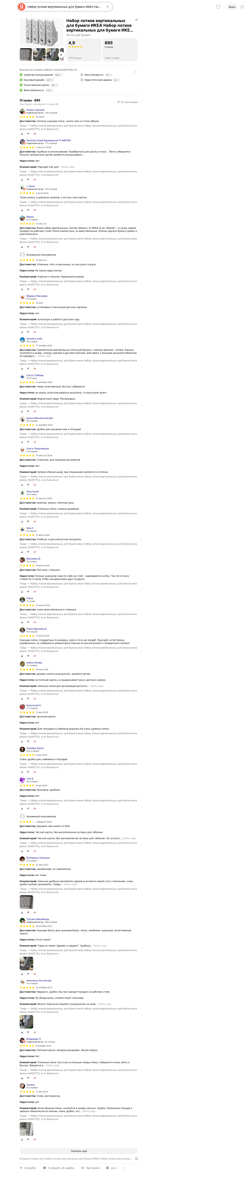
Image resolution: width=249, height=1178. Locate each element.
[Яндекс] (21, 7)
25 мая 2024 (42, 669)
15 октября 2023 (44, 987)
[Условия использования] (135, 71)
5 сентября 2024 (44, 382)
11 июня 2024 (42, 635)
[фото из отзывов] (26, 902)
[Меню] (242, 6)
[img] (27, 116)
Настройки (92, 1168)
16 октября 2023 (44, 926)
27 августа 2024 (44, 455)
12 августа (41, 223)
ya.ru (114, 1168)
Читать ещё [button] (67, 166)
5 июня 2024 (42, 193)
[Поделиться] (136, 19)
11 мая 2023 (42, 1091)
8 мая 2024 (41, 785)
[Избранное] (218, 7)
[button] (26, 54)
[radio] (22, 134)
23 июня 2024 (43, 605)
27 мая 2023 (42, 864)
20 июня (40, 116)
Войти (232, 7)
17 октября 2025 (44, 345)
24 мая (39, 303)
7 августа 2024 (43, 147)
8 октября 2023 (43, 1046)
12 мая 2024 (42, 712)
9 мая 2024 (41, 755)
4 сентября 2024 (44, 425)
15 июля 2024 (42, 565)
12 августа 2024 (44, 498)
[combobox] (64, 6)
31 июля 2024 (43, 535)
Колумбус (30, 1168)
